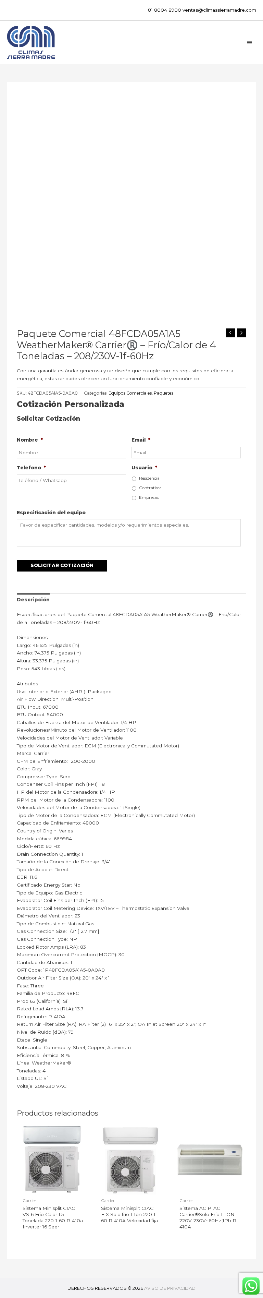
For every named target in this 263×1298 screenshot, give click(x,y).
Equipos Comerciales (130, 393)
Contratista (150, 487)
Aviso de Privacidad (170, 1288)
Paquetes (163, 393)
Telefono (31, 467)
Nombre (30, 440)
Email (141, 440)
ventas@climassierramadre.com (219, 10)
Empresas (149, 497)
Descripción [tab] (33, 599)
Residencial (150, 478)
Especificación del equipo (51, 512)
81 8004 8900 (164, 10)
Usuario (144, 467)
